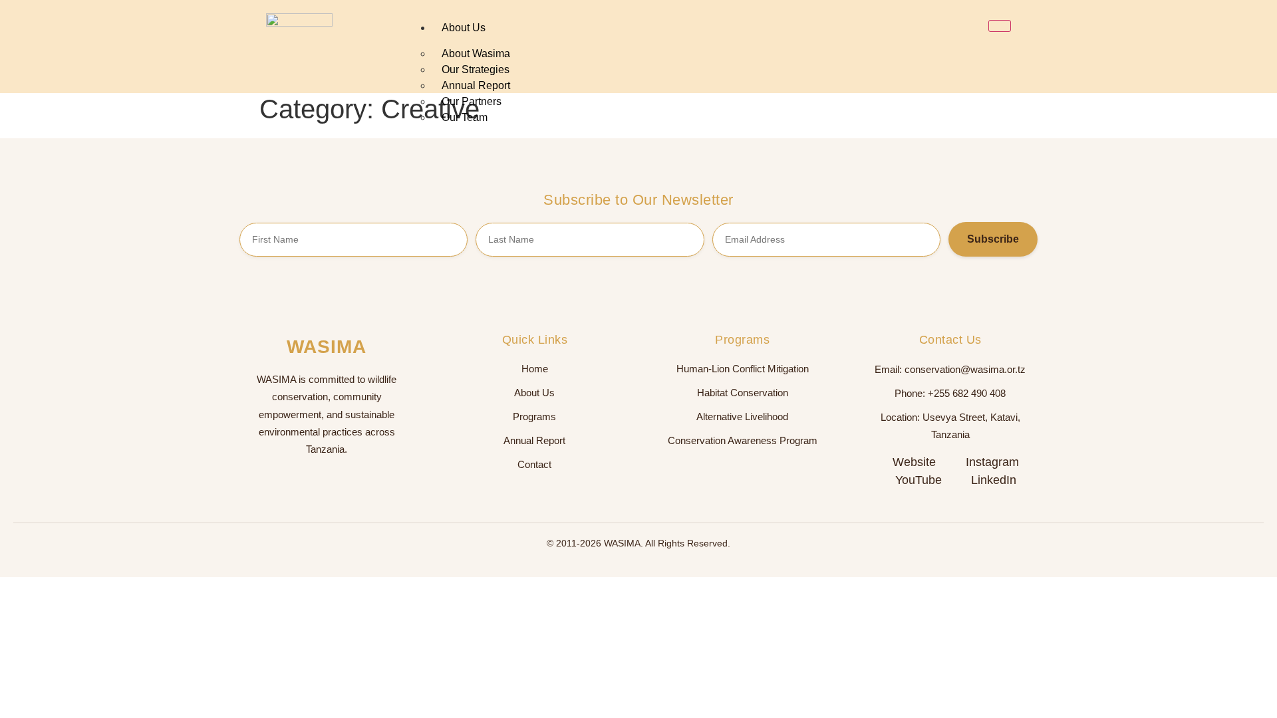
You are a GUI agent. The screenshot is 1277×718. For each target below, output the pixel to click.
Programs (534, 417)
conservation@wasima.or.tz (965, 369)
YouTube (918, 480)
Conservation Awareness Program (742, 440)
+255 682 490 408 (967, 393)
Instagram (992, 462)
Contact (534, 464)
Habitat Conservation (742, 393)
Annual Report (534, 440)
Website (914, 462)
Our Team (465, 117)
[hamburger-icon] (999, 26)
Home (534, 369)
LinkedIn (993, 480)
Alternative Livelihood (742, 417)
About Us (464, 27)
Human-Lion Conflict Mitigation (742, 369)
